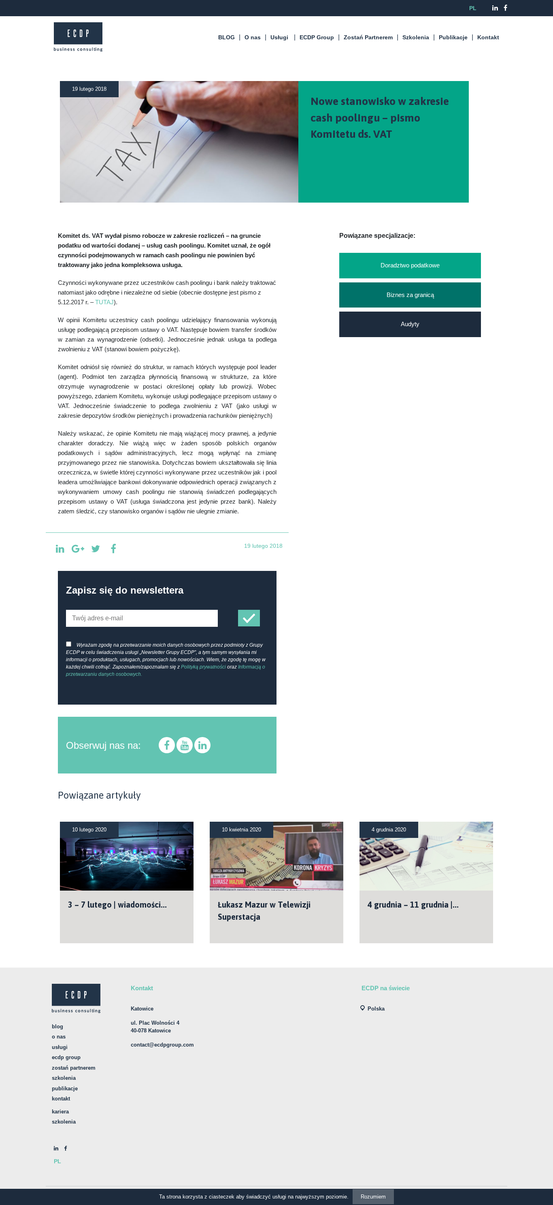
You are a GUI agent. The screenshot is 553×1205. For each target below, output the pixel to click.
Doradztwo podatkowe (410, 265)
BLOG (226, 37)
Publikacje (453, 37)
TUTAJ (104, 302)
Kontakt (488, 37)
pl (472, 8)
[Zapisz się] (249, 618)
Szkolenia (415, 37)
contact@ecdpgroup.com (162, 1045)
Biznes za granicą (410, 294)
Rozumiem (373, 1197)
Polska (376, 1009)
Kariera (60, 1112)
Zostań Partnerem (368, 37)
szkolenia (64, 1122)
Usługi (279, 37)
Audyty (410, 323)
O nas (253, 37)
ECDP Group (317, 37)
